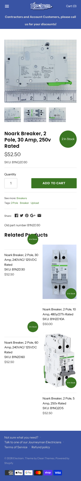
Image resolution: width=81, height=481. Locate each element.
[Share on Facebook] (16, 215)
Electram (18, 458)
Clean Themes (45, 458)
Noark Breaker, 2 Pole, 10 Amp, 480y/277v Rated (59, 314)
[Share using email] (39, 215)
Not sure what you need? (21, 437)
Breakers (22, 198)
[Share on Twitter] (21, 215)
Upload (35, 202)
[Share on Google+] (32, 215)
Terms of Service (15, 447)
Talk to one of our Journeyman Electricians (32, 442)
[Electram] (40, 6)
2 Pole (14, 202)
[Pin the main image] (27, 215)
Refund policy (41, 447)
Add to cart (54, 183)
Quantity (10, 174)
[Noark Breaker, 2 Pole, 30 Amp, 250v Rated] (40, 71)
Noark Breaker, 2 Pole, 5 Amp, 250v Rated (59, 403)
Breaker (24, 202)
